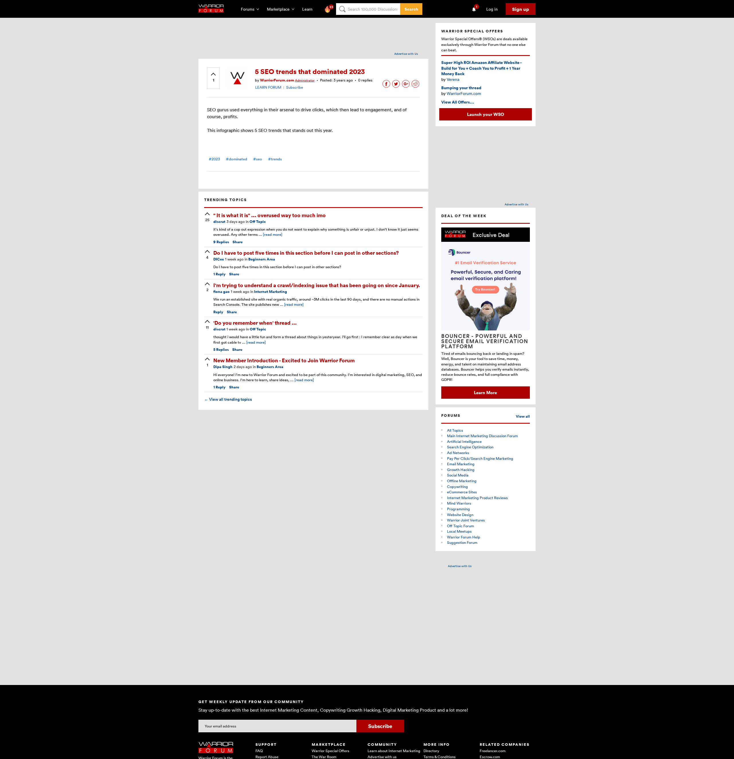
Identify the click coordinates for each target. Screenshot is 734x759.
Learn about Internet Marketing (394, 750)
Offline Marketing (462, 480)
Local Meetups (459, 531)
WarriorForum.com (464, 93)
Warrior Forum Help (463, 537)
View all (523, 416)
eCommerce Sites (462, 492)
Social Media (457, 475)
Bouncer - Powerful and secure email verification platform (484, 341)
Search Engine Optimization (470, 446)
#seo (257, 159)
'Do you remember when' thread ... (255, 322)
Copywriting (457, 486)
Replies (221, 242)
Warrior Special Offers (330, 750)
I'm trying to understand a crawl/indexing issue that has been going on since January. (316, 285)
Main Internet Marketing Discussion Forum (482, 435)
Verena (453, 79)
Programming (458, 508)
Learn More (485, 392)
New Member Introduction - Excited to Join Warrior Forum (284, 360)
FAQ (259, 750)
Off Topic (257, 221)
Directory (431, 750)
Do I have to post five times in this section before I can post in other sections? (306, 252)
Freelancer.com (492, 750)
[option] (485, 313)
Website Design (460, 514)
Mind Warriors (459, 503)
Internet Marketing (270, 291)
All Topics (455, 430)
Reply (219, 274)
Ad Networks (458, 452)
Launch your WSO (485, 114)
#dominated (236, 159)
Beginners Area (261, 259)
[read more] (272, 234)
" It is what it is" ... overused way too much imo (269, 215)
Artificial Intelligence (464, 441)
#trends (275, 159)
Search (411, 9)
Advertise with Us (406, 54)
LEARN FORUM (268, 87)
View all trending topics (228, 399)
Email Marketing (461, 463)
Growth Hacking (461, 469)
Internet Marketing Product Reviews (477, 497)
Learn (309, 9)
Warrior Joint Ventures (466, 520)
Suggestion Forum (462, 542)
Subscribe (294, 87)
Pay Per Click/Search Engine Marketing (480, 458)
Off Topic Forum (460, 525)
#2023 (214, 159)
